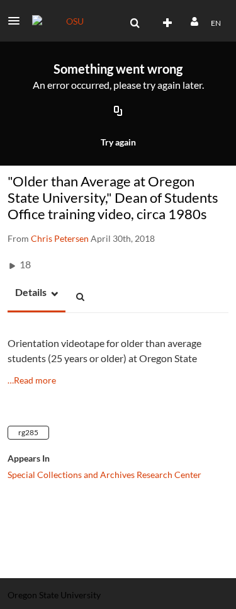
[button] (18, 21)
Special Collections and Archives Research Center (104, 474)
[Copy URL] (118, 112)
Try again (118, 142)
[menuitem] (134, 23)
